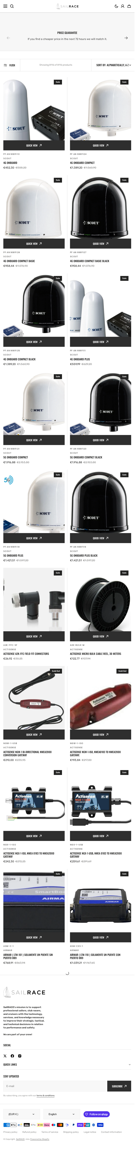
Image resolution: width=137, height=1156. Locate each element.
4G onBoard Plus (80, 359)
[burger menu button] (5, 6)
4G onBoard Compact (82, 162)
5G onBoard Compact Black (86, 457)
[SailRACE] (67, 6)
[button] (116, 6)
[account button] (123, 6)
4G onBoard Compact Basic (19, 261)
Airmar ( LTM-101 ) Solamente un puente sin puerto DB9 (28, 956)
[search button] (12, 6)
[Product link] (34, 123)
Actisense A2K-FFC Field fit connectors (26, 653)
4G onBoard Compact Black (19, 359)
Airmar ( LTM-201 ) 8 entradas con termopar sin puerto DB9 (31, 1058)
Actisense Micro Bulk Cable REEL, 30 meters (95, 653)
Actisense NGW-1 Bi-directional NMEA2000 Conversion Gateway (27, 753)
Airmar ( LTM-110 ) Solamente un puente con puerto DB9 (95, 956)
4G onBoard (10, 162)
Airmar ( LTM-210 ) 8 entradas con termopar (95, 1056)
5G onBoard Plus (13, 555)
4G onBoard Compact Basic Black (89, 261)
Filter (12, 65)
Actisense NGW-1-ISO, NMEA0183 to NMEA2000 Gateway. (95, 753)
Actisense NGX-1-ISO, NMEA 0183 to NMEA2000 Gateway (28, 855)
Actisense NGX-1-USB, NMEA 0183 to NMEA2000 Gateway (96, 855)
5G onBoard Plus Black (84, 555)
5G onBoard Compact (15, 457)
